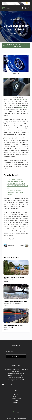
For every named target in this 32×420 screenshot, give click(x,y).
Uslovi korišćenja (16, 398)
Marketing (16, 396)
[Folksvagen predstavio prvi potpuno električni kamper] (16, 267)
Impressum (16, 400)
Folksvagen (7, 138)
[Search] (26, 8)
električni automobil (23, 99)
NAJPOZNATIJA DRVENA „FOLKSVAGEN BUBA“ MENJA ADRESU (15, 192)
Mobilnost (19, 19)
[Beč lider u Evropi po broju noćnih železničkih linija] (16, 315)
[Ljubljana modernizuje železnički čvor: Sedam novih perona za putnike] (16, 291)
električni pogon (23, 107)
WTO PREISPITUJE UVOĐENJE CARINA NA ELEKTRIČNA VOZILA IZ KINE (17, 186)
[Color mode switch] (22, 8)
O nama (16, 394)
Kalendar (16, 402)
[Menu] (29, 8)
